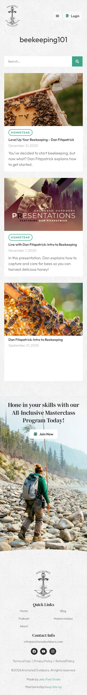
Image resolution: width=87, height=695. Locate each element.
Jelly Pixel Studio (50, 679)
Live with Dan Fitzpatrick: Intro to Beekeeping (42, 244)
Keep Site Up (53, 687)
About (24, 626)
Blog (63, 611)
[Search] (77, 61)
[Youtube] (43, 651)
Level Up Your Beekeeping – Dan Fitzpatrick (41, 139)
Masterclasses (63, 618)
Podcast (24, 618)
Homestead (20, 132)
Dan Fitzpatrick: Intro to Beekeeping (35, 339)
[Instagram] (52, 651)
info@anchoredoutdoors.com (43, 642)
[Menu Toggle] (57, 16)
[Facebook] (34, 651)
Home (24, 611)
